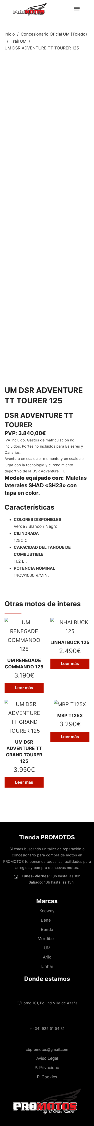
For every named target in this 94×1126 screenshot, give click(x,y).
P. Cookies (47, 1076)
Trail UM (18, 41)
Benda (47, 929)
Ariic (47, 957)
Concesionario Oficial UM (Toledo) (54, 34)
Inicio (10, 34)
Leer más (24, 687)
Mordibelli (47, 938)
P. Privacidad (47, 1067)
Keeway (47, 910)
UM (47, 948)
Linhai (47, 966)
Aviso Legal (47, 1058)
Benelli (47, 920)
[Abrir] (77, 8)
